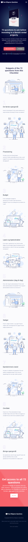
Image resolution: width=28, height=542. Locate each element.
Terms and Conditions (14, 526)
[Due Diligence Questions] (14, 514)
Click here (11, 491)
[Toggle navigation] (26, 2)
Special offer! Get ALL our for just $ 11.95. (14, 53)
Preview (20, 48)
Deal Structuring (15, 523)
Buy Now (14, 495)
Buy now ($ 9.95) (10, 48)
